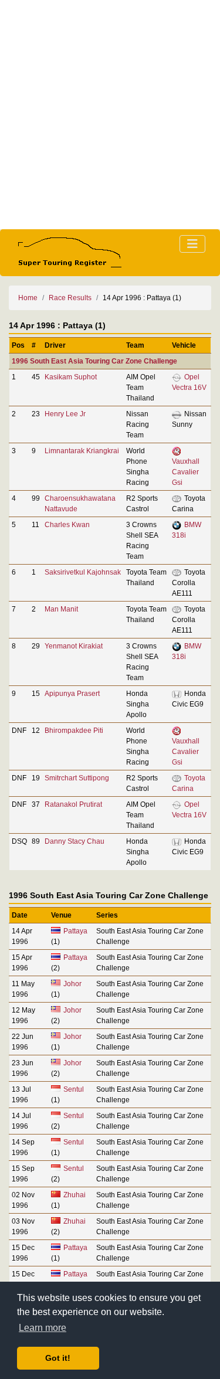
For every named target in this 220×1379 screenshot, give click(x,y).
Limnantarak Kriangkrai (82, 451)
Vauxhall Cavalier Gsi (185, 472)
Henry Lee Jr (65, 414)
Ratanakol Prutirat (73, 804)
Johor (72, 984)
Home (28, 298)
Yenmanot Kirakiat (74, 646)
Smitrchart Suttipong (77, 778)
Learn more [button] (42, 1328)
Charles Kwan (67, 525)
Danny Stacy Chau (74, 841)
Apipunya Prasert (72, 694)
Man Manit (61, 609)
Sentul (73, 1089)
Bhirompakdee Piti (74, 730)
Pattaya (75, 931)
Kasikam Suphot (71, 377)
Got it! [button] (57, 1358)
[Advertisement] (110, 115)
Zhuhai (74, 1195)
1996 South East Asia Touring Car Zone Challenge (94, 361)
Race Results (70, 298)
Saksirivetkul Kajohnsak (83, 572)
